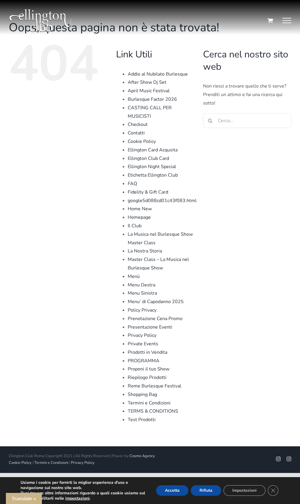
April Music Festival (149, 91)
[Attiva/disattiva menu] (287, 20)
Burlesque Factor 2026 (152, 99)
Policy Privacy (142, 310)
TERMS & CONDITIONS (153, 411)
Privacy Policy (142, 335)
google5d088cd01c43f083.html (162, 200)
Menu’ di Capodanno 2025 (156, 301)
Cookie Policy (142, 141)
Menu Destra (141, 285)
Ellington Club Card (148, 158)
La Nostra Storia (145, 251)
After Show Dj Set (147, 82)
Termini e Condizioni (149, 403)
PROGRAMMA (143, 361)
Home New (140, 209)
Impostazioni (244, 490)
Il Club (135, 226)
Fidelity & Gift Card (148, 192)
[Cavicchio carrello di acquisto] (270, 20)
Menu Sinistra (142, 293)
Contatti (136, 133)
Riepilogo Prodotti (147, 377)
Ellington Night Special (152, 166)
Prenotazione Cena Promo (155, 318)
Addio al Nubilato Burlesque (158, 74)
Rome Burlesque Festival (154, 386)
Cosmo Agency (142, 456)
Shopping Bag (142, 394)
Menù (134, 276)
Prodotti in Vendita (147, 352)
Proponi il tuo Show (148, 369)
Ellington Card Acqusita (153, 150)
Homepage (139, 217)
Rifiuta (206, 490)
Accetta (172, 490)
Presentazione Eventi (150, 327)
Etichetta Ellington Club (153, 175)
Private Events (143, 344)
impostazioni (77, 498)
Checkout (138, 124)
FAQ (132, 183)
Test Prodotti (142, 419)
